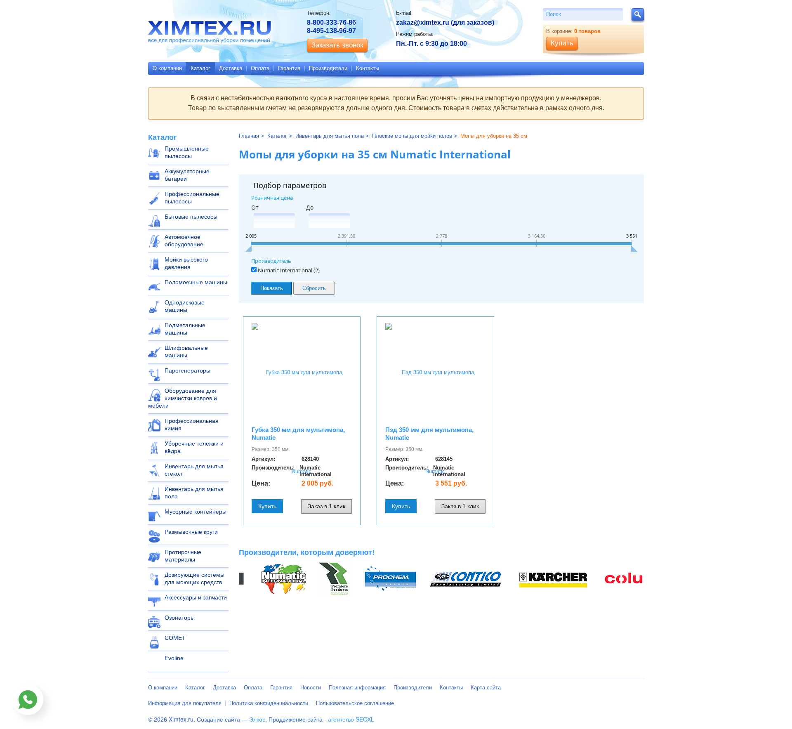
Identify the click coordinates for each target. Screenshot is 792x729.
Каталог (200, 68)
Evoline (174, 658)
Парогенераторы (187, 370)
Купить (267, 506)
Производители (328, 68)
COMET (175, 638)
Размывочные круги (191, 531)
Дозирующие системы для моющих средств (194, 578)
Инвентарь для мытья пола (194, 493)
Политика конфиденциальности (268, 703)
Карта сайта (486, 687)
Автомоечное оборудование (184, 241)
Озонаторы (180, 617)
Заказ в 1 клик (326, 506)
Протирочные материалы (183, 556)
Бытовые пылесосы (191, 216)
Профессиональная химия (192, 425)
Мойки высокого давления (186, 263)
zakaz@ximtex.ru (422, 22)
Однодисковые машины (185, 306)
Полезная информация (357, 687)
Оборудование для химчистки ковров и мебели (182, 398)
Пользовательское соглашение (355, 703)
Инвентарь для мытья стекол (194, 470)
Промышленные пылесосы (187, 152)
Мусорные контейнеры (195, 511)
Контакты (367, 68)
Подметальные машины (185, 329)
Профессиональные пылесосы (192, 198)
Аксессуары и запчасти (196, 597)
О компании (167, 68)
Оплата (260, 68)
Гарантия (289, 68)
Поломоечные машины (196, 282)
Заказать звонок (337, 45)
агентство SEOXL (351, 719)
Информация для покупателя (185, 703)
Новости (310, 687)
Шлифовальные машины (186, 351)
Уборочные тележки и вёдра (194, 447)
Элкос (257, 719)
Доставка (230, 68)
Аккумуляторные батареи (187, 175)
